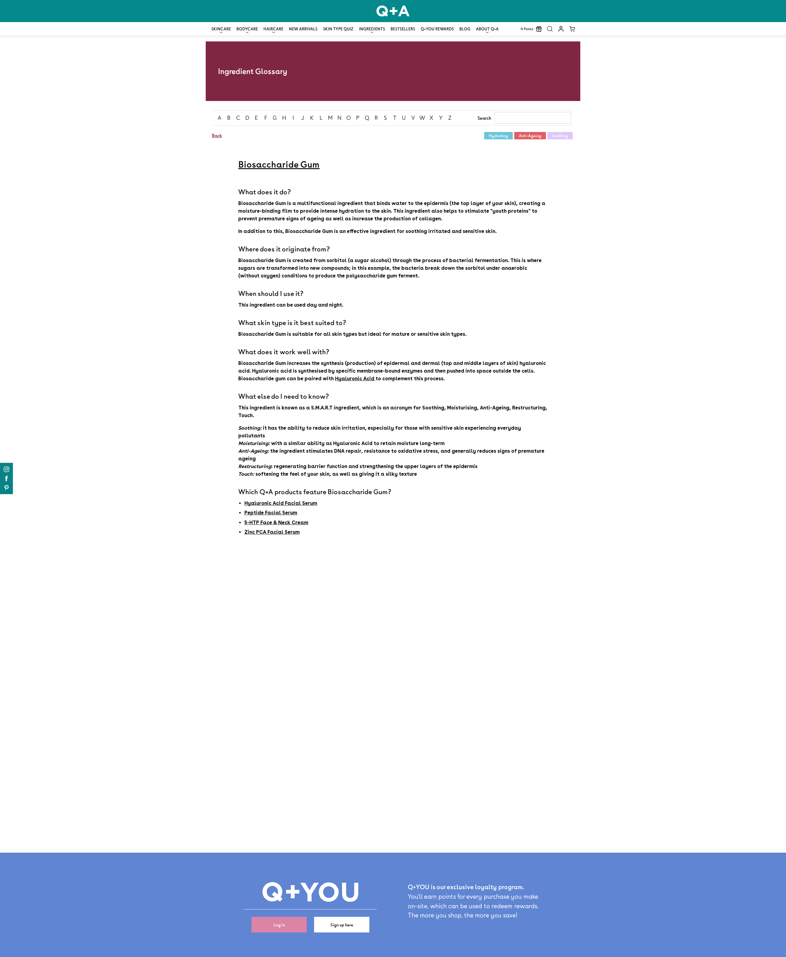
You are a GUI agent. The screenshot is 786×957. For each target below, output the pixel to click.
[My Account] (561, 29)
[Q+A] (392, 11)
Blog (464, 28)
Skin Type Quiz (338, 28)
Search (484, 118)
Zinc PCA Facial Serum (272, 532)
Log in (279, 924)
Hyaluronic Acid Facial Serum (280, 503)
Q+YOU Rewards (437, 28)
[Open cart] (572, 29)
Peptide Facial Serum (270, 513)
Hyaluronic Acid (355, 379)
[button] (550, 29)
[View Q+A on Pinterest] (6, 487)
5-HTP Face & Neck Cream (276, 522)
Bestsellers (403, 28)
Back (217, 135)
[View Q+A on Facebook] (6, 478)
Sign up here (341, 924)
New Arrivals (303, 28)
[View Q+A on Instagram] (6, 469)
